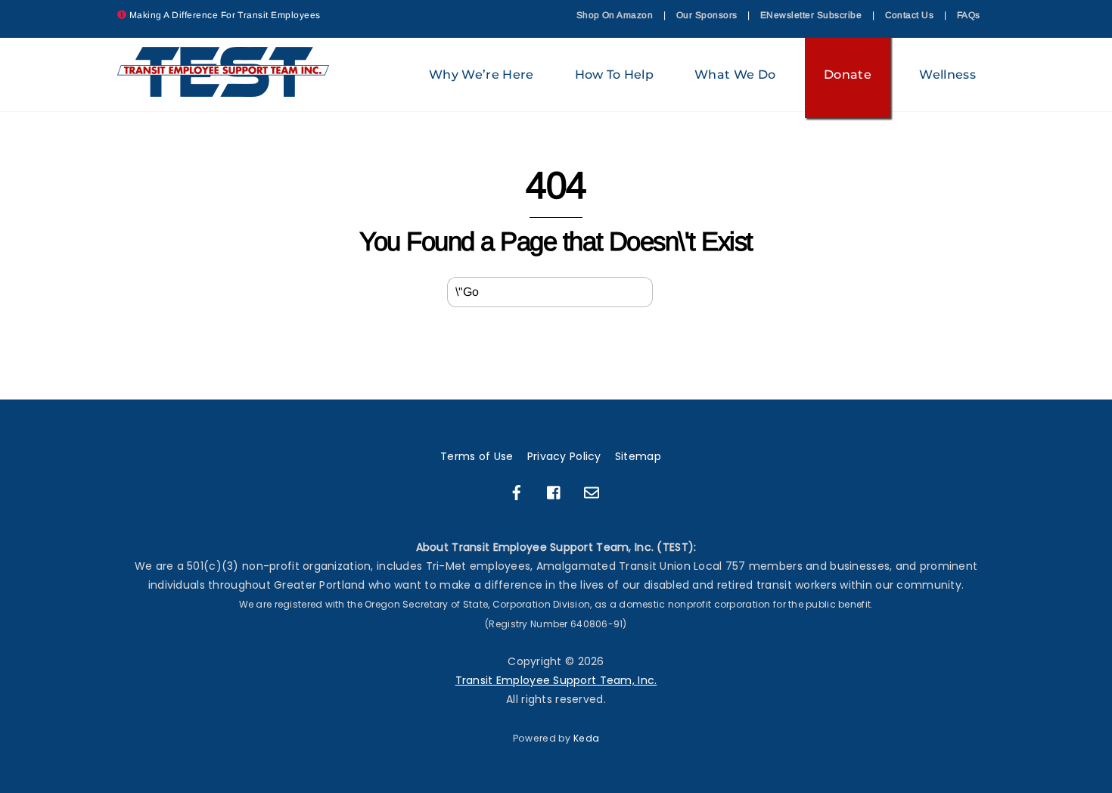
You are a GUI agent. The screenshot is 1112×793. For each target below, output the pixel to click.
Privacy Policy (564, 456)
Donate (847, 74)
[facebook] (517, 491)
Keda (586, 738)
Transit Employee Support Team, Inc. (556, 680)
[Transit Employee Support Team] (224, 89)
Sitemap (638, 456)
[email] (591, 491)
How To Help (614, 74)
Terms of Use (476, 456)
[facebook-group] (554, 491)
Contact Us (909, 15)
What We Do (734, 74)
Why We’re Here (481, 74)
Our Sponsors (707, 15)
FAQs (968, 15)
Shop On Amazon (615, 15)
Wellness (947, 74)
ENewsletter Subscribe (811, 15)
